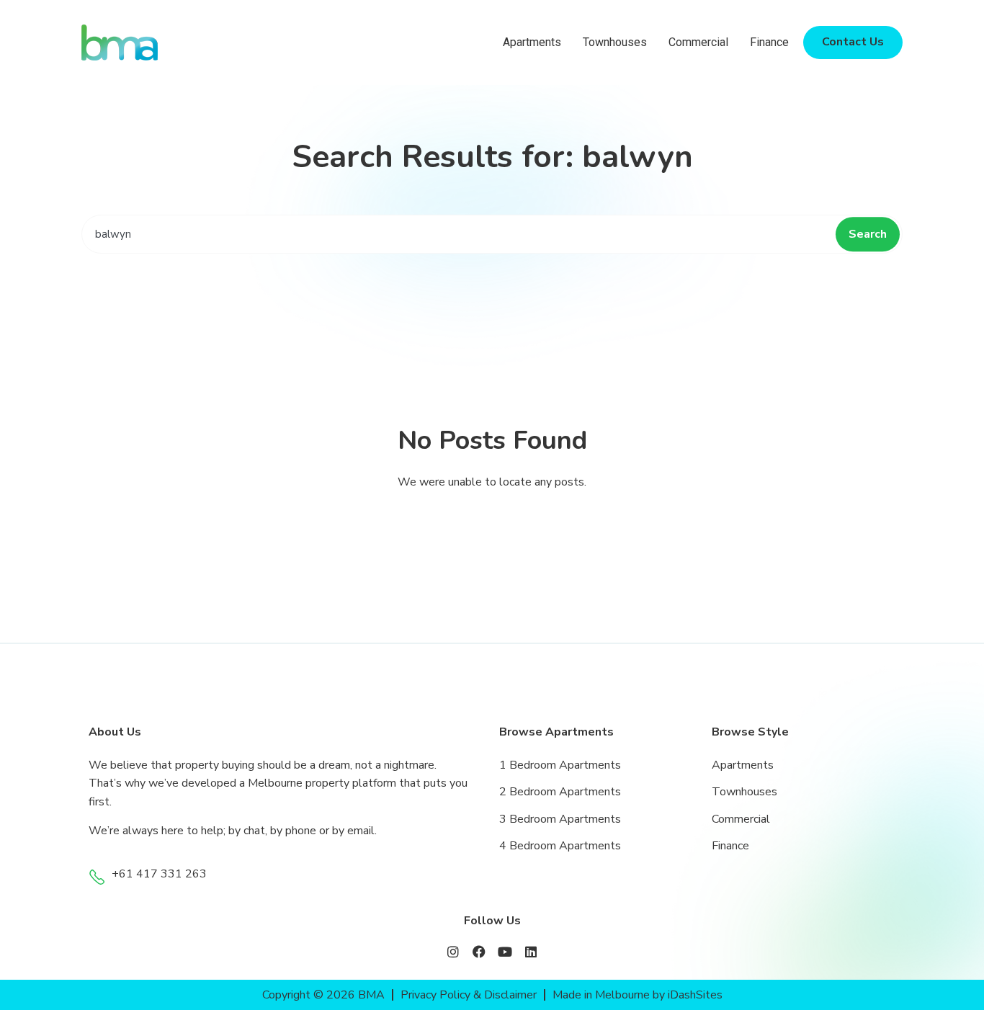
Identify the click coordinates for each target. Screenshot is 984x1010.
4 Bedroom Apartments (560, 846)
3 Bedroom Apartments (560, 819)
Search (868, 234)
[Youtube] (504, 951)
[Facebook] (479, 951)
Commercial (698, 42)
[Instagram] (453, 951)
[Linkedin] (530, 951)
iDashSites (695, 995)
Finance (769, 42)
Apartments (532, 42)
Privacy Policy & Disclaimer (469, 995)
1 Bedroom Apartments (560, 765)
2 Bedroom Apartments (560, 792)
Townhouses (615, 42)
